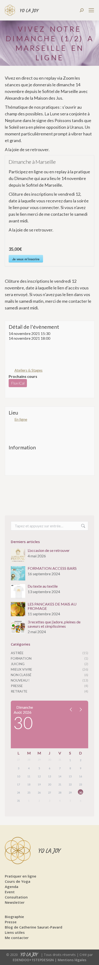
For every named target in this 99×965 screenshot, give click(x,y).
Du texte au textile (43, 586)
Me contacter (17, 937)
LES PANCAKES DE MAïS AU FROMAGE (52, 606)
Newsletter (15, 902)
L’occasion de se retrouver (49, 550)
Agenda (11, 886)
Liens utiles (15, 932)
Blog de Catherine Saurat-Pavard (33, 927)
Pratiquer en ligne (20, 876)
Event (10, 891)
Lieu (13, 413)
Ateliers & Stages (28, 370)
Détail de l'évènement (34, 327)
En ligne (20, 419)
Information (22, 447)
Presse (11, 921)
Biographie (14, 916)
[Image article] (18, 555)
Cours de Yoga (17, 881)
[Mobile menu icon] (91, 10)
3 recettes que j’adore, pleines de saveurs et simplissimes (54, 624)
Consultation (16, 897)
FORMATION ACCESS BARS (52, 568)
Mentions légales (72, 960)
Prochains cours (23, 376)
